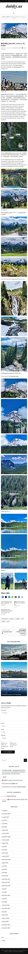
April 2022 (4, 872)
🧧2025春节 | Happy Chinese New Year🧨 (12, 780)
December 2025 (6, 814)
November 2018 (6, 928)
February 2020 (5, 905)
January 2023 (5, 856)
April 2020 (4, 902)
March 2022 (5, 876)
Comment (3, 710)
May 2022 (4, 869)
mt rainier (11, 618)
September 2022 (6, 859)
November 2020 (6, 895)
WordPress (20, 951)
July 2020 (4, 898)
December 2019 (6, 908)
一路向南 (4, 777)
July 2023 (4, 846)
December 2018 (6, 925)
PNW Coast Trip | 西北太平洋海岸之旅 (10, 658)
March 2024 (5, 830)
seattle (3, 621)
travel (8, 621)
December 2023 (6, 836)
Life (3, 657)
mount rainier (4, 618)
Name (3, 723)
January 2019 (5, 921)
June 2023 (4, 849)
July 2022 (4, 866)
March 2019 (5, 915)
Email (2, 729)
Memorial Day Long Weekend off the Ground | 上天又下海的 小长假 (6, 611)
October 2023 (5, 840)
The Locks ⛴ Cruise (7, 676)
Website (3, 735)
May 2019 (4, 911)
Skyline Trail (8, 212)
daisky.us (14, 6)
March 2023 (5, 853)
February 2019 (5, 918)
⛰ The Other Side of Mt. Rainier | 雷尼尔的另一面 (6, 602)
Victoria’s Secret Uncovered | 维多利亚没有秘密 (14, 787)
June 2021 (4, 892)
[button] (14, 226)
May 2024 (4, 827)
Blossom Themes (8, 951)
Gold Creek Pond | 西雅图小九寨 (10, 783)
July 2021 (4, 889)
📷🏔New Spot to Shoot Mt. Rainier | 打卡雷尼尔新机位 (19, 603)
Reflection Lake (8, 373)
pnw (22, 618)
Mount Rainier (17, 67)
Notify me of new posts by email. (13, 744)
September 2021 (6, 885)
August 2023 (5, 843)
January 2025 (5, 817)
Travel (3, 41)
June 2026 (4, 810)
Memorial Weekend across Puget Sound (11, 694)
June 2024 (4, 823)
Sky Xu (3, 48)
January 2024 (5, 833)
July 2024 (4, 820)
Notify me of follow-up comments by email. (4, 745)
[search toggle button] (26, 1)
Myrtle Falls (22, 212)
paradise (17, 618)
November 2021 (6, 882)
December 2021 (6, 879)
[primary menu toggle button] (14, 13)
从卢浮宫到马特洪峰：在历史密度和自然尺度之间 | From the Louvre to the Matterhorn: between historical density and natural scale (13, 772)
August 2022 (5, 863)
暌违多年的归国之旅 (11, 796)
